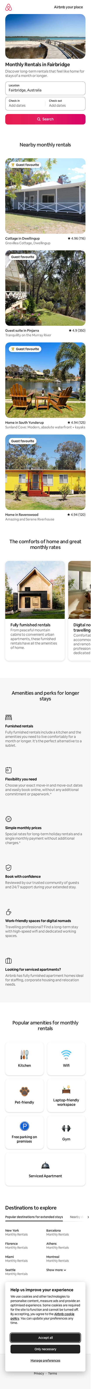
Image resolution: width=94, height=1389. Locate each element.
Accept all (45, 1338)
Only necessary (45, 1349)
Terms (52, 1373)
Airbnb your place (68, 7)
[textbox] (25, 105)
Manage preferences (45, 1360)
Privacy (39, 1373)
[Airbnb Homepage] (8, 7)
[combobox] (45, 90)
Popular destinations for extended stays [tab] (34, 1217)
